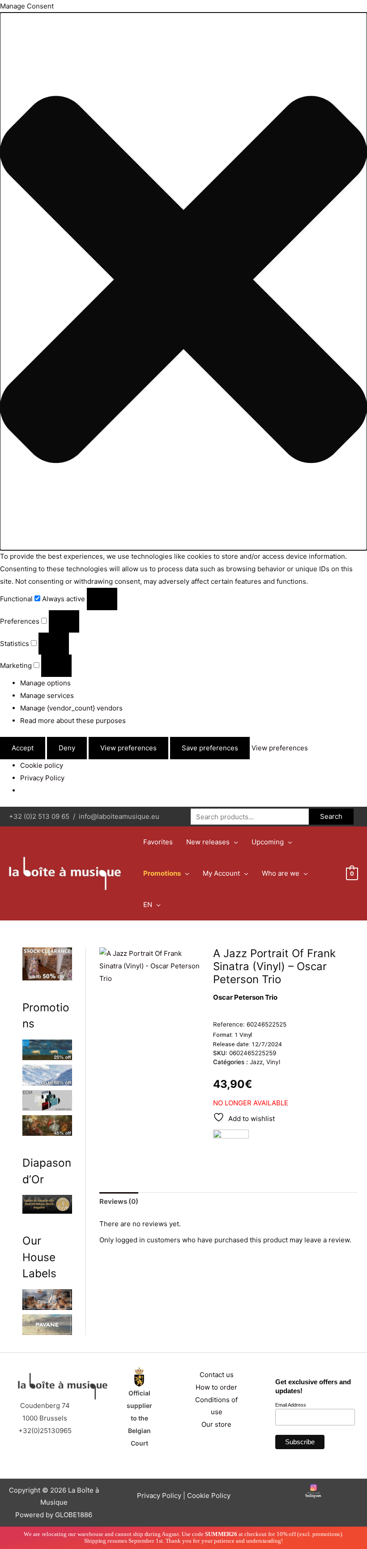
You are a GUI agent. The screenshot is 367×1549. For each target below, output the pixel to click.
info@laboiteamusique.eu (119, 816)
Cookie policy (41, 765)
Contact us (217, 1374)
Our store (216, 1424)
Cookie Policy (208, 1495)
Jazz (256, 1061)
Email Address (290, 1405)
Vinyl (273, 1061)
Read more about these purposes (73, 720)
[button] (183, 282)
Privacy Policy (42, 778)
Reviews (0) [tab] (118, 1201)
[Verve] (231, 1147)
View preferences (128, 748)
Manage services (47, 695)
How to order (216, 1387)
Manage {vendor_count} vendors (71, 708)
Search (331, 816)
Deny (67, 748)
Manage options (45, 683)
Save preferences (210, 748)
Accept (23, 748)
